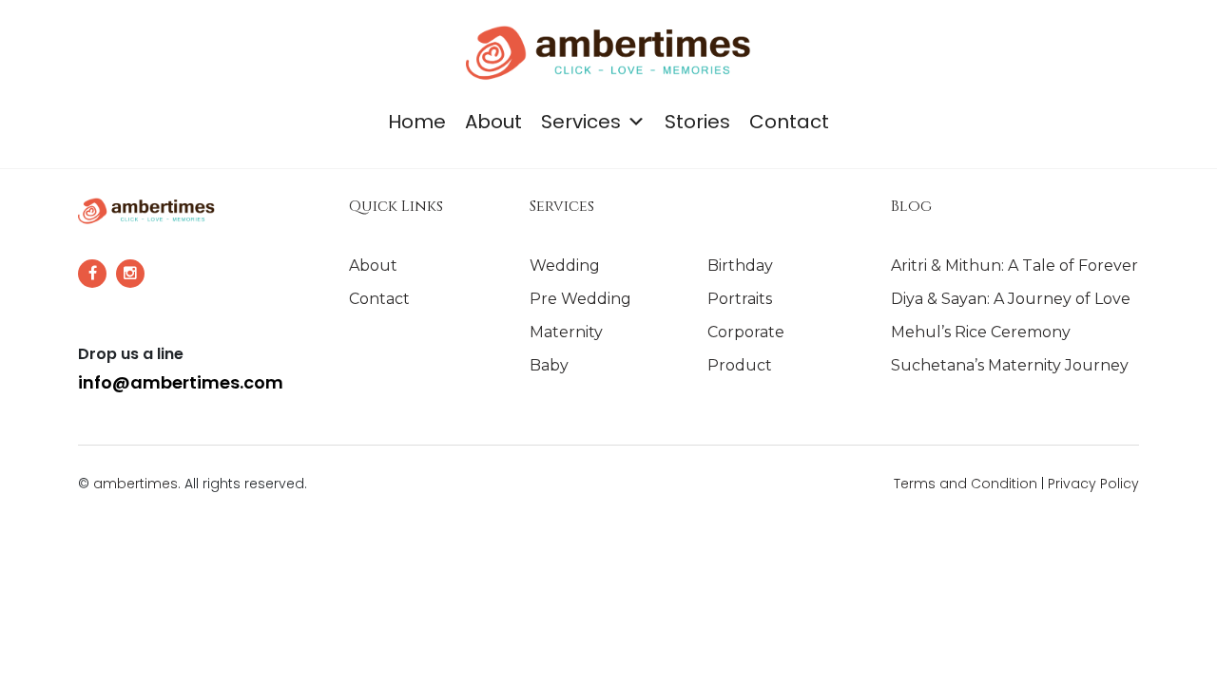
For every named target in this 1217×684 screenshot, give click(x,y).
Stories (697, 121)
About (493, 121)
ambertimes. (137, 483)
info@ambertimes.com (180, 382)
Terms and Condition (967, 483)
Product (739, 365)
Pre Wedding (580, 299)
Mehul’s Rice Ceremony (981, 332)
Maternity (566, 332)
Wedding (565, 265)
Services (581, 121)
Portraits (739, 299)
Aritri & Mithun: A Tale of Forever (1014, 265)
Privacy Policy (1093, 483)
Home (417, 121)
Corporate (745, 332)
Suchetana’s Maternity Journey (1010, 365)
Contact (789, 121)
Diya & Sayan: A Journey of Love (1010, 299)
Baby (549, 365)
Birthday (740, 265)
